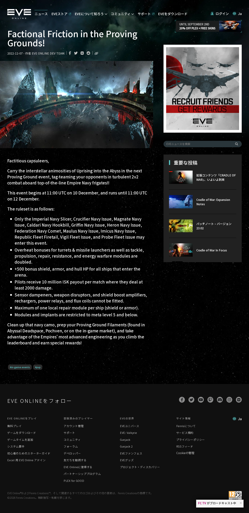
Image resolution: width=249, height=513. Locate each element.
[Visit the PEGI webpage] (235, 495)
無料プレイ (14, 426)
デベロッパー (72, 453)
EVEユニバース (129, 426)
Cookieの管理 (185, 453)
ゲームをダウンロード (21, 433)
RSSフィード (184, 446)
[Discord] (220, 400)
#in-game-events (20, 367)
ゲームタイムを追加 (20, 439)
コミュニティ (72, 439)
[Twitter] (191, 400)
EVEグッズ (127, 460)
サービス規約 (185, 433)
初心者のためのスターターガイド (28, 453)
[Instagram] (229, 400)
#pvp (37, 367)
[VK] (239, 400)
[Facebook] (182, 400)
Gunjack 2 (126, 446)
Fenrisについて (186, 426)
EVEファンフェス (131, 453)
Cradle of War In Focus (211, 250)
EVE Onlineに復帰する (78, 467)
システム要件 (16, 446)
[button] (241, 503)
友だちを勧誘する (75, 460)
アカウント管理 (74, 426)
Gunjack (125, 439)
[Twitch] (210, 400)
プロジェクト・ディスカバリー (140, 467)
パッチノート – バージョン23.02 (214, 225)
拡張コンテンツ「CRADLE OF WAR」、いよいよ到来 (216, 177)
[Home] (19, 18)
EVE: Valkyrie (128, 433)
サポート (69, 433)
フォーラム (71, 446)
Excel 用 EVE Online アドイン (26, 460)
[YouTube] (201, 400)
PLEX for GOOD (74, 481)
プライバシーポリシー (190, 439)
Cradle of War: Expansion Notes (213, 201)
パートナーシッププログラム (82, 474)
